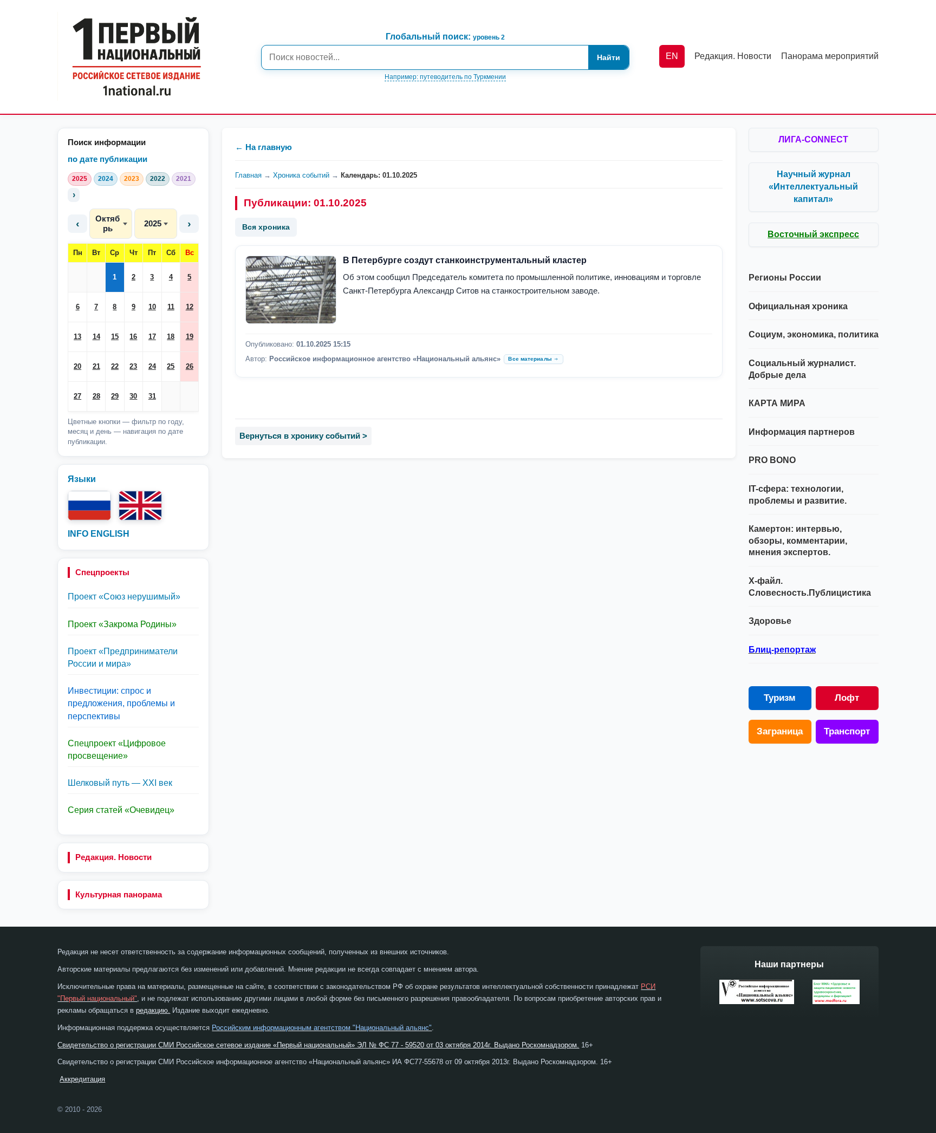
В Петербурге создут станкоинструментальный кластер (465, 260)
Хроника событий (301, 175)
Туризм (780, 698)
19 (189, 337)
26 (189, 366)
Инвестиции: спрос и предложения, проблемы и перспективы (121, 703)
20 (77, 366)
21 (96, 366)
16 (133, 337)
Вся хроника (266, 227)
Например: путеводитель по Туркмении (445, 77)
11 (170, 307)
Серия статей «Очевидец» (121, 810)
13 (77, 337)
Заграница (780, 731)
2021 (183, 179)
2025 (79, 179)
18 (170, 337)
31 (152, 396)
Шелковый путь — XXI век (120, 782)
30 (133, 396)
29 (115, 396)
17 (152, 337)
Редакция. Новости (113, 857)
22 (115, 366)
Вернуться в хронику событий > (303, 435)
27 (77, 396)
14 (96, 337)
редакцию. (153, 1010)
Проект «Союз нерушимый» (124, 596)
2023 (131, 179)
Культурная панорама (118, 894)
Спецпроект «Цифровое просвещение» (117, 749)
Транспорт (847, 731)
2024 (105, 179)
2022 (157, 179)
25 (170, 366)
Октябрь (107, 223)
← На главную (263, 147)
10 (152, 307)
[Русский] (89, 505)
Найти (608, 57)
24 (152, 366)
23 (133, 366)
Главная (248, 175)
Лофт (847, 698)
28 (96, 396)
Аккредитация (82, 1079)
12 (189, 307)
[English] (140, 505)
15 (115, 337)
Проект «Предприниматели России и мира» (123, 657)
